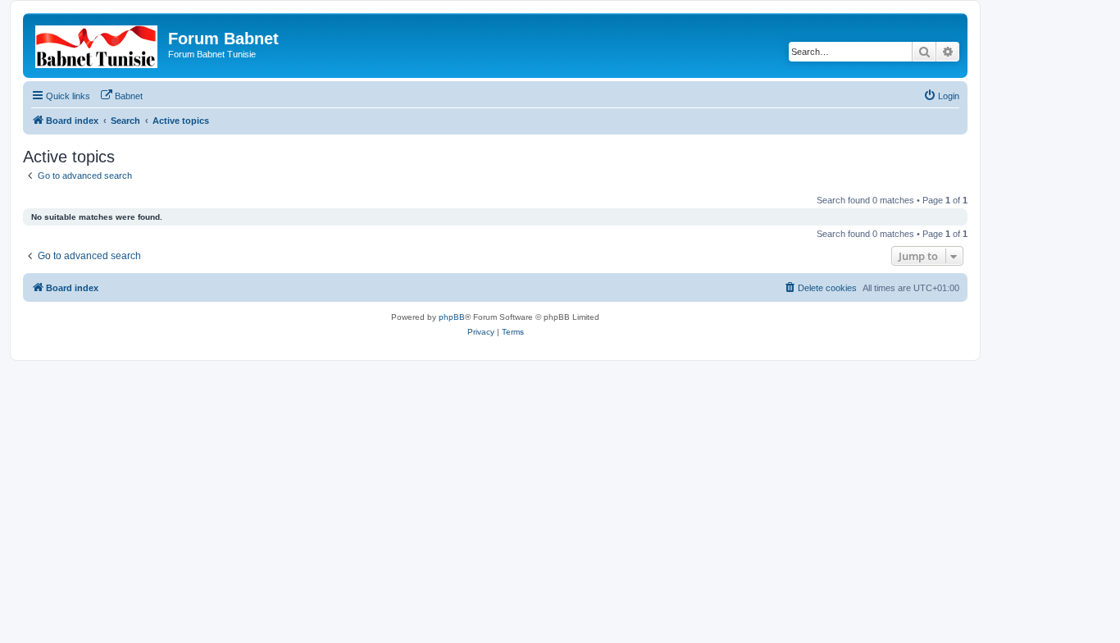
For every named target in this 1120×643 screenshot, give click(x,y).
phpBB (452, 317)
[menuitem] (121, 96)
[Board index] (97, 43)
